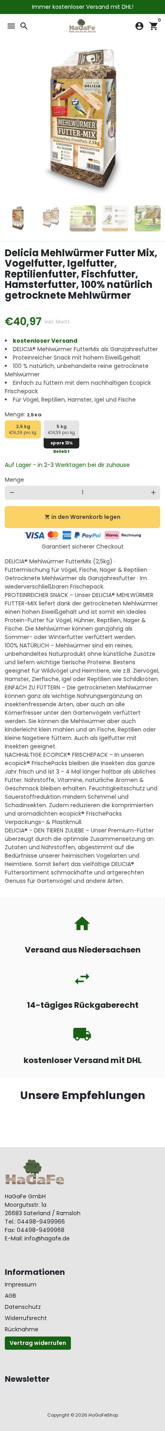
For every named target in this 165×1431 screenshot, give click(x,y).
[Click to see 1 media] (18, 218)
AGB (10, 1296)
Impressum (20, 1284)
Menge (14, 480)
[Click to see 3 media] (83, 218)
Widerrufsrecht (26, 1318)
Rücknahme (21, 1329)
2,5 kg (22, 429)
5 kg (61, 429)
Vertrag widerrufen (38, 1343)
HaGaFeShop (103, 1415)
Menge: (23, 414)
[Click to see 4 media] (115, 218)
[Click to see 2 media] (50, 218)
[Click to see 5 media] (148, 218)
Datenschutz (23, 1307)
